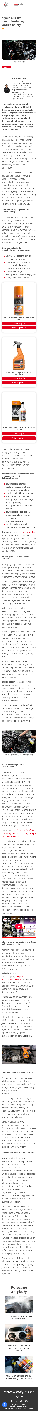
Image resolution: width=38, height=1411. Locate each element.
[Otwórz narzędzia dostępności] (4, 1404)
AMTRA (30, 1408)
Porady (6, 67)
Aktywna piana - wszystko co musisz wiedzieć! (19, 1317)
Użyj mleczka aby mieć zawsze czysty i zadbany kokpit (19, 1348)
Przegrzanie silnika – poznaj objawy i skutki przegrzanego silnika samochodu (19, 833)
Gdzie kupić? (19, 323)
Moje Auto (19, 1397)
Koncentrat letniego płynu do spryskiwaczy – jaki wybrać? (19, 1377)
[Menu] (32, 4)
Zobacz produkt (19, 328)
